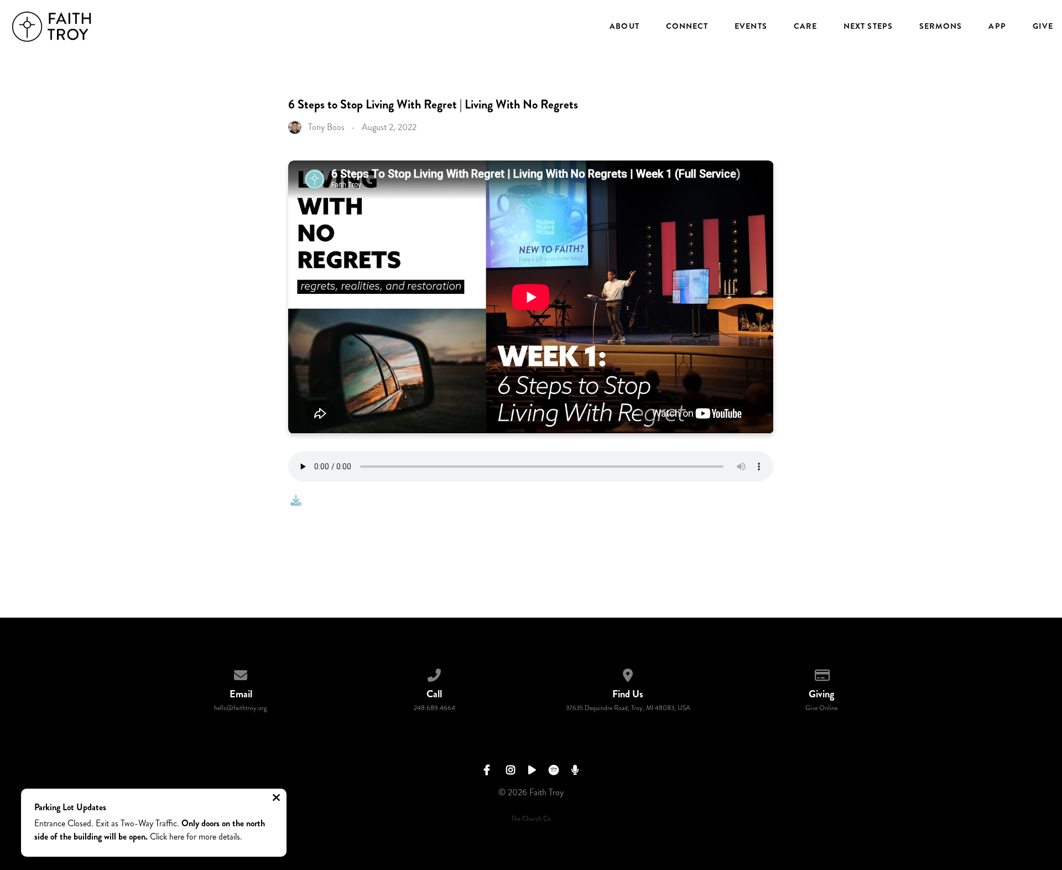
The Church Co (531, 819)
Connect (687, 26)
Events (751, 26)
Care (805, 26)
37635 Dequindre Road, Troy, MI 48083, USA (628, 708)
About (624, 26)
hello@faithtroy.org (240, 708)
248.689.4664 (434, 708)
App (997, 26)
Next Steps (868, 26)
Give (1043, 26)
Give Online (821, 708)
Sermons (940, 26)
